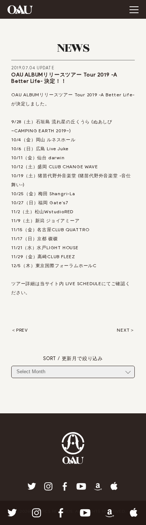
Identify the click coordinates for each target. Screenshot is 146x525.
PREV (22, 330)
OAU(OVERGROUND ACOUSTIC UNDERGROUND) (20, 9)
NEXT (123, 330)
